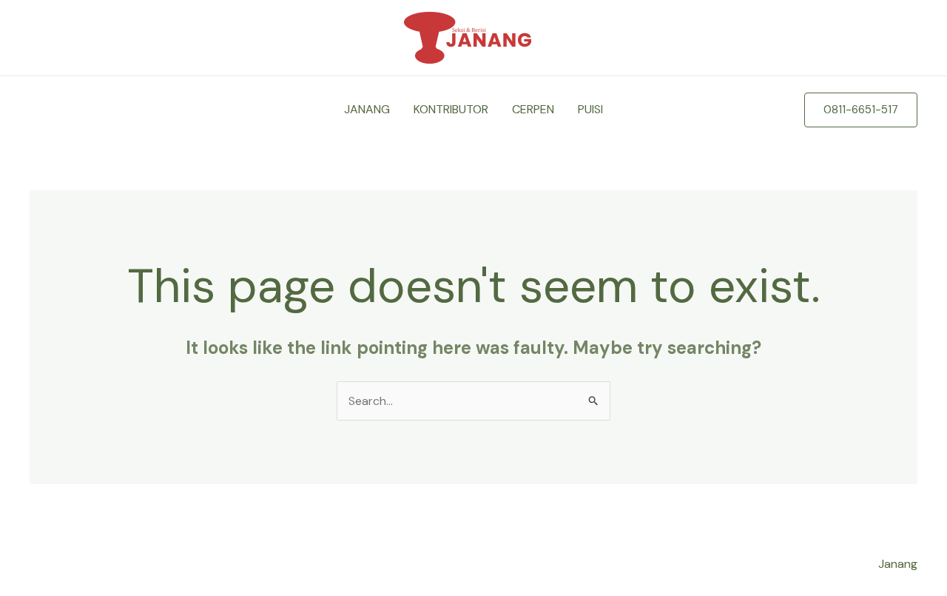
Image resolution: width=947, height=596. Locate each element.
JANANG (367, 109)
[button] (860, 110)
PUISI (590, 109)
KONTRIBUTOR (451, 109)
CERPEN (533, 109)
